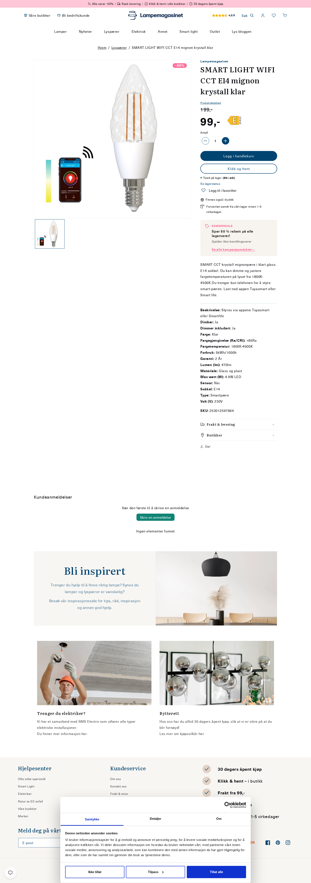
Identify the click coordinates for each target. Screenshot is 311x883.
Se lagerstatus (210, 183)
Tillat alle (216, 872)
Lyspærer (119, 47)
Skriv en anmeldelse (155, 517)
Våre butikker (27, 808)
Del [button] (207, 446)
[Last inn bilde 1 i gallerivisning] (49, 234)
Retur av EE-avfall (30, 801)
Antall (204, 132)
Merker (23, 816)
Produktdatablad (210, 103)
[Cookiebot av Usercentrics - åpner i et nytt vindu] (227, 805)
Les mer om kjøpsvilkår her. (182, 733)
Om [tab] (219, 818)
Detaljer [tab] (155, 818)
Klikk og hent (239, 168)
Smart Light (26, 786)
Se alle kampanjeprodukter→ (233, 249)
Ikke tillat (94, 872)
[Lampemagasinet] (155, 15)
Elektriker (25, 793)
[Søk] (195, 39)
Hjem (102, 47)
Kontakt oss (118, 786)
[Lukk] (206, 39)
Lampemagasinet (214, 61)
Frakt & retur (119, 793)
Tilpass (153, 872)
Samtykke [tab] (92, 819)
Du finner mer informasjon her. (62, 733)
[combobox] (149, 39)
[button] (285, 15)
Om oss (115, 779)
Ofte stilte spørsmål (31, 779)
